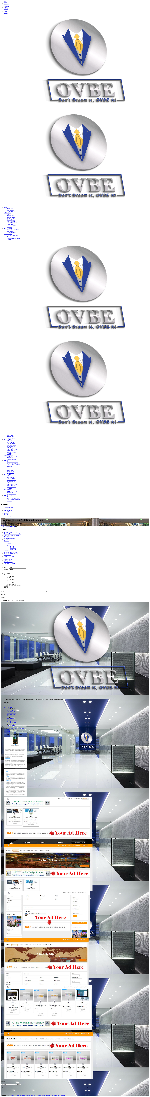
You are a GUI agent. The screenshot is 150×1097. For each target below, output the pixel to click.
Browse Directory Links (13, 236)
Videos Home (10, 214)
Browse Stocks (10, 231)
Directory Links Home (12, 235)
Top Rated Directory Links (13, 238)
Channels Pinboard (11, 225)
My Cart (6, 514)
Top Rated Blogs (11, 211)
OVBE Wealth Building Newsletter (15, 728)
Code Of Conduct (11, 713)
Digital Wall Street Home (13, 229)
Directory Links (11, 727)
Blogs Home (10, 208)
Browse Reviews (8, 516)
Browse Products (8, 510)
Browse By (6, 566)
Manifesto (9, 721)
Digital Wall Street (11, 731)
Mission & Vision (11, 711)
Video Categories (11, 221)
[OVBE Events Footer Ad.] (48, 843)
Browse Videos (10, 215)
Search (6, 587)
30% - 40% (11, 581)
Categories (6, 513)
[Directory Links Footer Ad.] (48, 1031)
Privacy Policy (10, 718)
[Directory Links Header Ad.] (48, 1078)
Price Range (7, 573)
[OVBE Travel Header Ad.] (46, 984)
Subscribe (18, 1084)
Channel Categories (12, 222)
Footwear (12, 526)
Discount (6, 574)
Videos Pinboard (11, 224)
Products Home (7, 509)
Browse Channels (11, 218)
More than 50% (12, 584)
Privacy (13, 1095)
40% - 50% (11, 582)
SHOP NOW (4, 525)
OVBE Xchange (11, 725)
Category (6, 569)
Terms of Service (20, 1095)
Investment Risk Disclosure (58, 1095)
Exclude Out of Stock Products (13, 585)
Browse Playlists (11, 220)
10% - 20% (11, 578)
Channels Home (11, 217)
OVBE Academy (11, 730)
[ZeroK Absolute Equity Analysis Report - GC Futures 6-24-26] (15, 796)
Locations (9, 227)
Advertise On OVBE (12, 722)
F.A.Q (8, 715)
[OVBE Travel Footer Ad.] (47, 937)
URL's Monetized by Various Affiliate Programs (38, 1095)
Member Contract (11, 714)
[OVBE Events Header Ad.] (48, 890)
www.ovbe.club (8, 707)
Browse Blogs (10, 210)
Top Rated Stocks (11, 232)
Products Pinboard (8, 512)
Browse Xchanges (8, 507)
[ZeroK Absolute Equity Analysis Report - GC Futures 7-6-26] (15, 767)
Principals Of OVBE (12, 720)
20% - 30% (11, 579)
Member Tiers (10, 710)
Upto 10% (11, 576)
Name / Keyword (8, 567)
